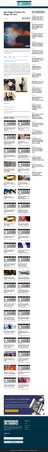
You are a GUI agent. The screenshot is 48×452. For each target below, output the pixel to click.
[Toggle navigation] (4, 7)
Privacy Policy (27, 425)
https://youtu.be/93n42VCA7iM (10, 57)
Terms (26, 423)
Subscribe (13, 442)
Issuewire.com (25, 56)
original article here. (8, 112)
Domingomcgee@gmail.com (9, 107)
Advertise (27, 427)
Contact (26, 429)
